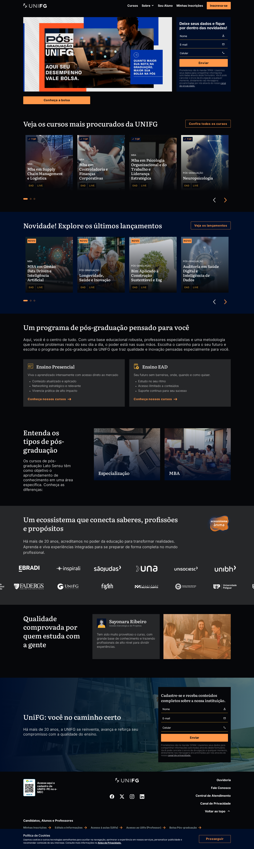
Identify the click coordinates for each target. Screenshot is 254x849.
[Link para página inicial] (35, 6)
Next (225, 200)
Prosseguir (215, 839)
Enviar (204, 63)
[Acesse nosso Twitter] (122, 796)
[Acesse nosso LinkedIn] (142, 796)
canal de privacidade (179, 755)
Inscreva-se (219, 5)
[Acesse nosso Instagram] (132, 796)
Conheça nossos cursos (47, 399)
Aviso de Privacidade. (109, 842)
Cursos (132, 5)
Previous (214, 200)
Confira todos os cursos (208, 124)
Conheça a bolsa (57, 100)
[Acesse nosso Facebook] (112, 796)
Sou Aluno (165, 5)
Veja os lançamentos (210, 225)
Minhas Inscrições (189, 5)
